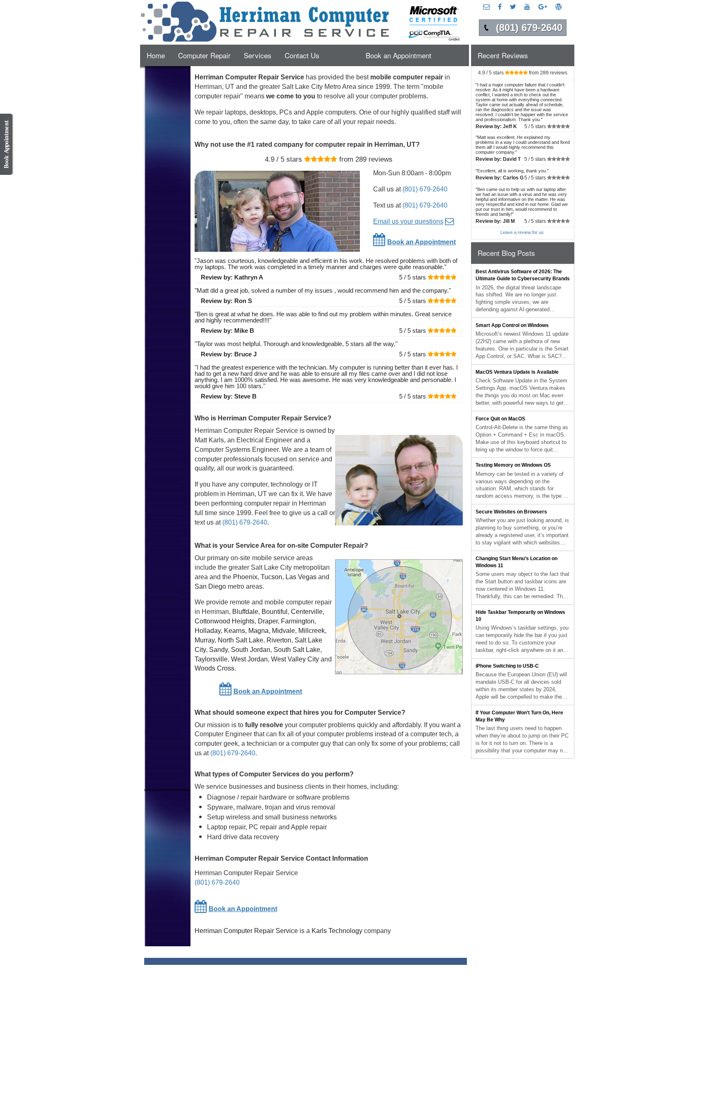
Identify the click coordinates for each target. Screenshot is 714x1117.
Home (156, 55)
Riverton (279, 640)
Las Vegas (301, 576)
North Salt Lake (240, 640)
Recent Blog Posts (506, 253)
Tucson (271, 576)
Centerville (307, 611)
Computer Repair (204, 55)
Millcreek (311, 630)
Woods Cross (214, 668)
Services (257, 55)
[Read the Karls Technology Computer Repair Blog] (558, 6)
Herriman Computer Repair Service (246, 930)
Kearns (234, 630)
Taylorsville (211, 659)
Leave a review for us (522, 232)
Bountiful (275, 611)
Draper (268, 621)
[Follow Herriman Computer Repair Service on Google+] (542, 6)
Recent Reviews (503, 55)
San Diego (210, 586)
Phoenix (245, 576)
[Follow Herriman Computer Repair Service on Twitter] (513, 6)
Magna (258, 630)
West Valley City (295, 659)
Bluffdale (245, 611)
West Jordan (249, 659)
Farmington (297, 621)
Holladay (208, 630)
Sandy (218, 649)
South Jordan (250, 649)
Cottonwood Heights (225, 621)
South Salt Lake (297, 649)
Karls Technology (337, 930)
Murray (204, 640)
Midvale (283, 630)
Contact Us (302, 55)
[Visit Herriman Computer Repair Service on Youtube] (527, 6)
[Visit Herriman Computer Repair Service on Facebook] (500, 6)
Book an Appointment (398, 55)
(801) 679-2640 (424, 189)
